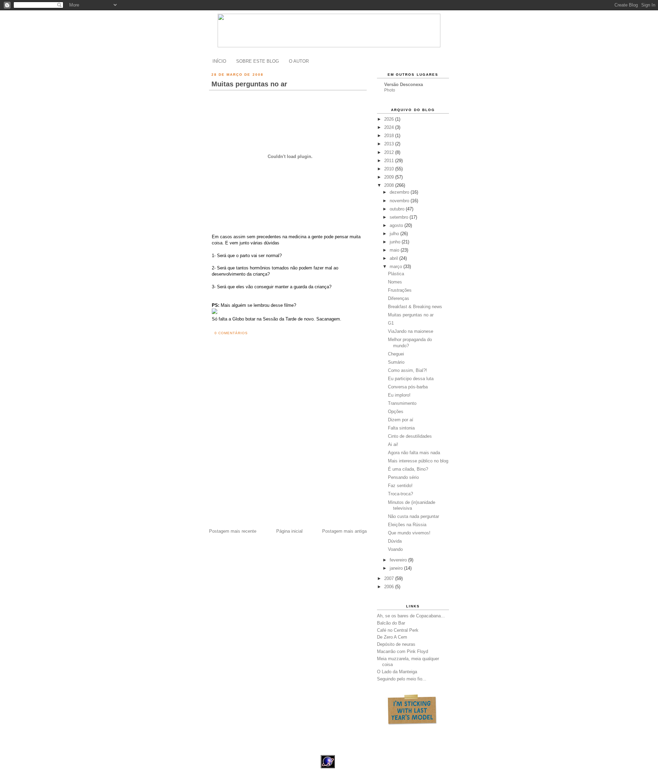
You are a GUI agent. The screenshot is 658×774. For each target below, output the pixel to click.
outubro (398, 208)
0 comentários (231, 333)
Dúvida (395, 541)
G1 (391, 323)
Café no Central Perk (397, 630)
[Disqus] (289, 437)
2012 (389, 152)
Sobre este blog (257, 61)
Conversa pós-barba (408, 386)
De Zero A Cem (392, 637)
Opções (395, 411)
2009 (389, 177)
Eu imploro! (399, 395)
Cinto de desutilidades (410, 436)
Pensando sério (403, 477)
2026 (389, 119)
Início (219, 61)
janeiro (397, 568)
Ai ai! (393, 444)
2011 (389, 160)
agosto (397, 225)
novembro (400, 200)
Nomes (395, 282)
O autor (299, 61)
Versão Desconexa (403, 84)
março (396, 266)
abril (394, 258)
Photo (389, 90)
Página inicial (289, 531)
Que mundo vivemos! (409, 532)
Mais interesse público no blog (418, 460)
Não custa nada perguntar (413, 516)
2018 (389, 135)
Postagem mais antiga (344, 531)
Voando (395, 549)
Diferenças (398, 298)
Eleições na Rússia (407, 524)
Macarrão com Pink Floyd (402, 651)
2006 (389, 586)
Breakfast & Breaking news (415, 306)
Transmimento (402, 403)
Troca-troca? (400, 493)
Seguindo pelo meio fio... (401, 678)
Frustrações (400, 290)
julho (395, 233)
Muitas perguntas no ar (249, 84)
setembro (400, 217)
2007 (389, 578)
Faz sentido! (400, 485)
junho (396, 241)
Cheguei (396, 353)
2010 (389, 168)
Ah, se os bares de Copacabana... (411, 615)
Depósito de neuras (396, 644)
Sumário (396, 362)
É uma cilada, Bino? (408, 469)
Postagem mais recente (232, 531)
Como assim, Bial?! (407, 370)
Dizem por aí (400, 419)
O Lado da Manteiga (397, 671)
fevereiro (399, 560)
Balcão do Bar (391, 623)
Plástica (396, 273)
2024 (389, 127)
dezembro (400, 192)
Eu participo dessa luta (411, 378)
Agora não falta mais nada (414, 452)
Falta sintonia (401, 428)
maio (395, 250)
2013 (389, 143)
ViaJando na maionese (410, 331)
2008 (389, 185)
